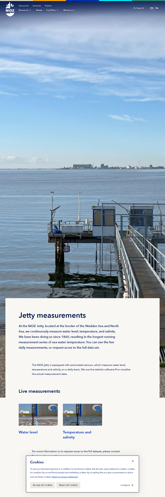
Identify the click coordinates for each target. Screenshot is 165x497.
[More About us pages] (74, 10)
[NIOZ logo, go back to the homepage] (8, 7)
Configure (125, 485)
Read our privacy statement (65, 478)
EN (151, 8)
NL (157, 8)
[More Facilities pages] (57, 10)
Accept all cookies (42, 485)
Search (140, 8)
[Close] (133, 461)
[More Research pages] (30, 10)
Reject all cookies (68, 485)
